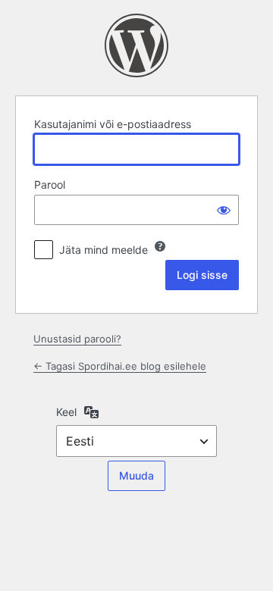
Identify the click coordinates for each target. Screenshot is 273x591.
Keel (66, 411)
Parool (49, 184)
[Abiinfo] (160, 246)
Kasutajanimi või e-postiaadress (112, 123)
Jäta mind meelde (103, 249)
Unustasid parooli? (77, 339)
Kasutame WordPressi (136, 45)
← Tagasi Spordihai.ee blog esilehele (119, 366)
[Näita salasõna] (224, 210)
